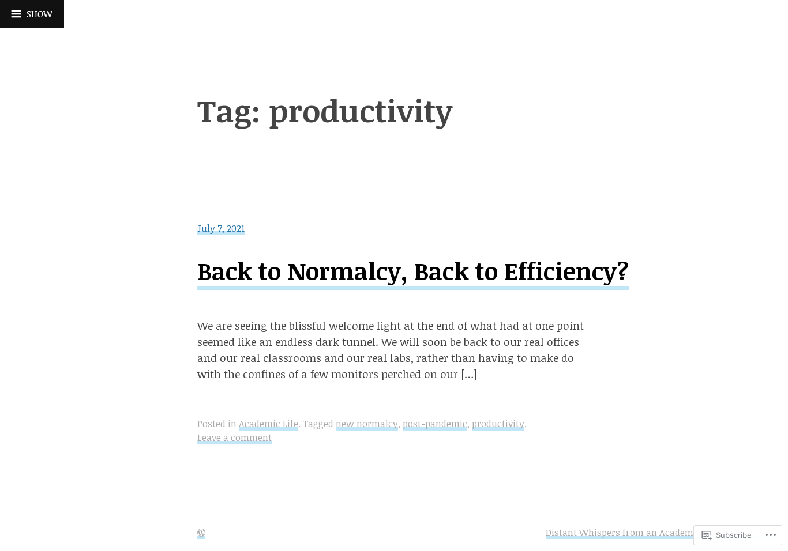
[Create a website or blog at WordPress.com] (201, 532)
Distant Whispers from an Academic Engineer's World (661, 532)
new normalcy (367, 423)
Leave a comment (234, 437)
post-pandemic (435, 423)
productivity (498, 423)
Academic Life (268, 423)
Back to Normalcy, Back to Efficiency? (413, 270)
